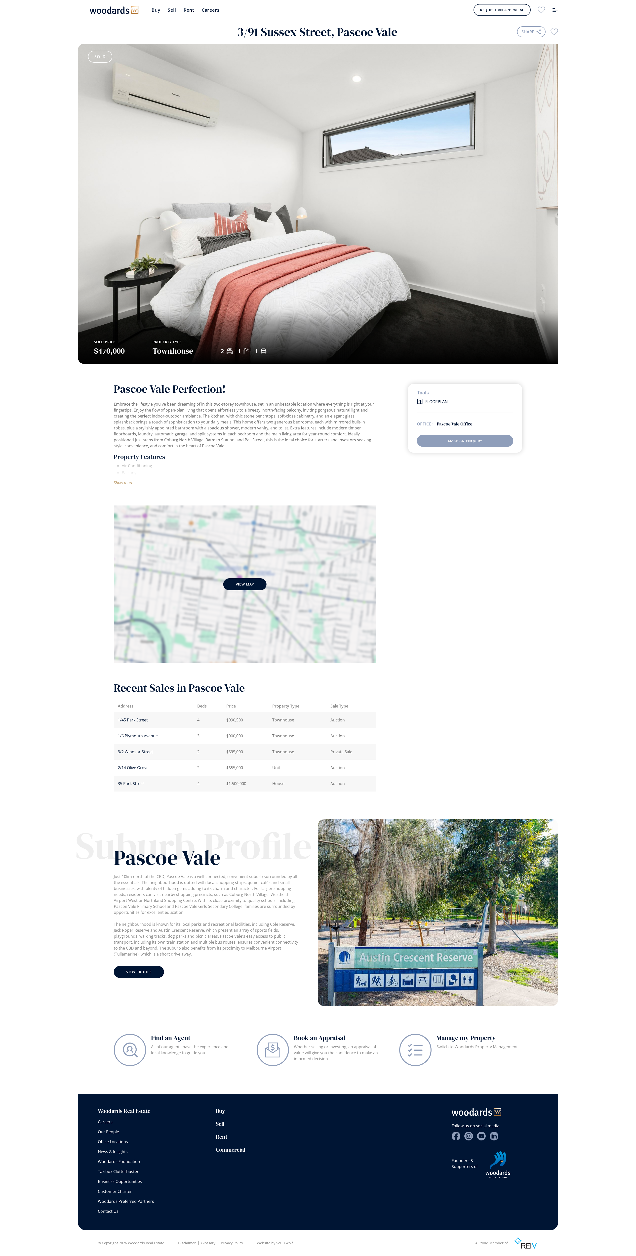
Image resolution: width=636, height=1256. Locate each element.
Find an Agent (170, 1037)
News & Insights (113, 1151)
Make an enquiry (465, 440)
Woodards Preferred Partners (126, 1201)
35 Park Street (131, 783)
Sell (172, 10)
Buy (156, 10)
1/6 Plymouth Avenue (138, 736)
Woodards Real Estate (124, 1111)
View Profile (139, 971)
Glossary (208, 1243)
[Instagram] (468, 1136)
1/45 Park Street (133, 720)
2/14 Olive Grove (133, 767)
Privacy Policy (232, 1243)
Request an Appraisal (502, 9)
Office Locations (113, 1141)
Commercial (230, 1149)
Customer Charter (115, 1191)
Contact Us (108, 1211)
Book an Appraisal (319, 1037)
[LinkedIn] (494, 1136)
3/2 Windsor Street (135, 751)
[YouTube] (481, 1136)
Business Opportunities (120, 1181)
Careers (211, 10)
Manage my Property (466, 1037)
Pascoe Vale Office (454, 424)
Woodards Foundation (119, 1161)
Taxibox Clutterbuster (118, 1171)
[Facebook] (456, 1136)
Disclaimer (187, 1243)
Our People (108, 1131)
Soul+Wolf (284, 1243)
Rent (189, 10)
